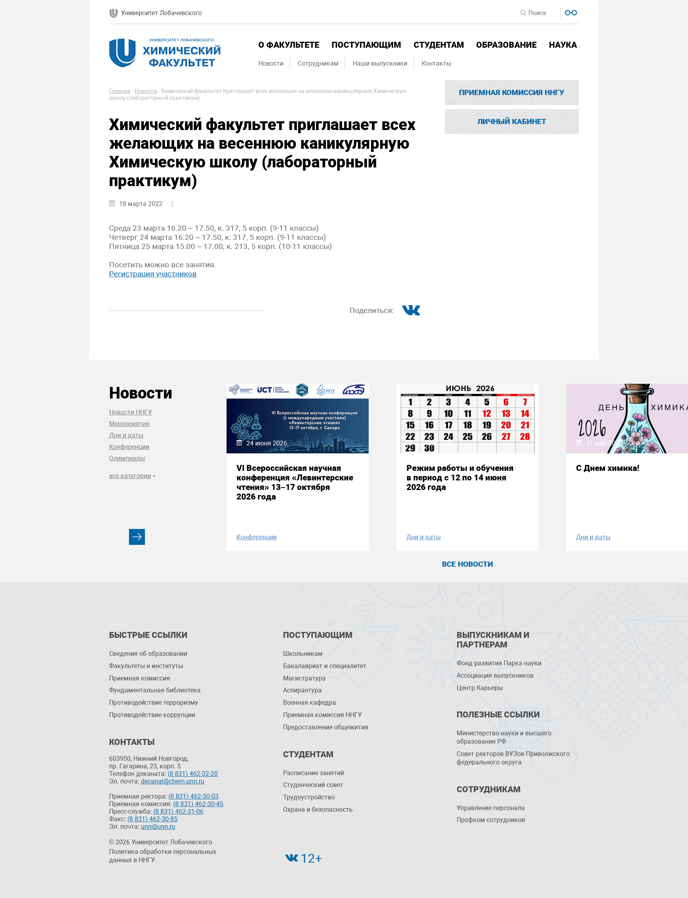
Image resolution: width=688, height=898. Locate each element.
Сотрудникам (318, 63)
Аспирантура (302, 690)
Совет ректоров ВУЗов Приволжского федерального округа (513, 758)
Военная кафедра (309, 702)
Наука (563, 45)
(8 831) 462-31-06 (178, 811)
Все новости (467, 564)
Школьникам (302, 653)
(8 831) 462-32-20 (193, 773)
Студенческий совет (313, 785)
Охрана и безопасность (318, 809)
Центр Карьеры (480, 688)
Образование (506, 45)
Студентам (439, 45)
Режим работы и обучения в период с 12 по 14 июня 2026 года (460, 477)
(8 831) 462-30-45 (198, 804)
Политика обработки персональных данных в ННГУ (162, 856)
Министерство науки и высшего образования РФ (504, 737)
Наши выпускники (380, 63)
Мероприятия (129, 424)
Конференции (129, 447)
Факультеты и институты (146, 666)
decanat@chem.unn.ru (172, 781)
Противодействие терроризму (153, 702)
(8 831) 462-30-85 (152, 819)
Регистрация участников (153, 273)
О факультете (288, 45)
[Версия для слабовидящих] (570, 12)
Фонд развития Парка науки (499, 663)
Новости (270, 63)
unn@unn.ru (158, 826)
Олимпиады (127, 458)
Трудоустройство (309, 797)
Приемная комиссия (139, 678)
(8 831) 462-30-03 (193, 796)
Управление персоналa (491, 808)
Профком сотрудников (491, 820)
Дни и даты (126, 435)
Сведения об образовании (148, 653)
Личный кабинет (511, 121)
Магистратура (304, 678)
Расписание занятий (313, 773)
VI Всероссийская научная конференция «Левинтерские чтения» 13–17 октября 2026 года (294, 482)
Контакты (436, 63)
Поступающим (366, 45)
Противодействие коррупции (152, 715)
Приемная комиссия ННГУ (511, 92)
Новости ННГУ (130, 412)
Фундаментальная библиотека (155, 690)
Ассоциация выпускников (495, 675)
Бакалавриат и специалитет (324, 666)
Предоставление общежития (325, 727)
